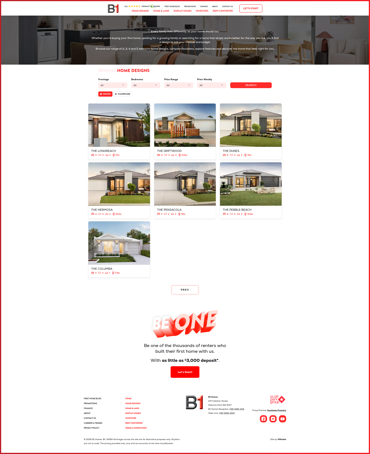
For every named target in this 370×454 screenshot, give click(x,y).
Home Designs (140, 11)
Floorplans (124, 94)
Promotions (190, 6)
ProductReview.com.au (142, 6)
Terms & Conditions (136, 427)
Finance (204, 6)
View (119, 131)
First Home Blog (172, 6)
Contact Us (227, 6)
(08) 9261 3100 (227, 413)
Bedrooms (137, 79)
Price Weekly (204, 79)
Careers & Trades (93, 423)
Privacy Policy (91, 427)
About (215, 6)
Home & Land (161, 11)
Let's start (250, 8)
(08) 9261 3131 (236, 409)
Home (128, 398)
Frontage (103, 79)
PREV (185, 289)
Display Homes (183, 11)
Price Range (171, 79)
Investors (202, 11)
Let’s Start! (185, 372)
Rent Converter (223, 11)
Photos (107, 94)
